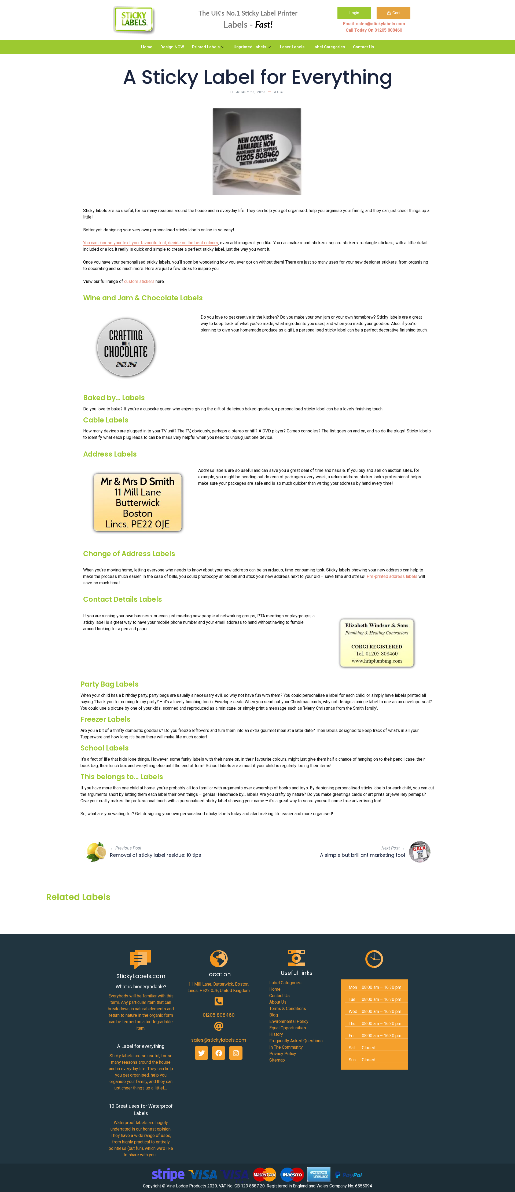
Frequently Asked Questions (296, 1040)
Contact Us (363, 47)
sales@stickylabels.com (218, 1040)
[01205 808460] (218, 1001)
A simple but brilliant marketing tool (362, 855)
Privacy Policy (282, 1053)
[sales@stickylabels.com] (218, 1026)
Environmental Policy (288, 1021)
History (276, 1034)
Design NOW (172, 47)
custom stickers (139, 281)
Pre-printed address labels (392, 576)
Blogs (279, 92)
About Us (277, 1002)
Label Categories (328, 47)
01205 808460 (219, 1015)
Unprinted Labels (250, 47)
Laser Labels (292, 47)
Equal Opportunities (287, 1027)
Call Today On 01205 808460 (374, 30)
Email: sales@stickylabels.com (374, 23)
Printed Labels (206, 47)
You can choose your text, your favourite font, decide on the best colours (150, 242)
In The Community (286, 1047)
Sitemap (277, 1060)
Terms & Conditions (287, 1008)
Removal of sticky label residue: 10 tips (155, 855)
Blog (273, 1015)
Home (146, 47)
